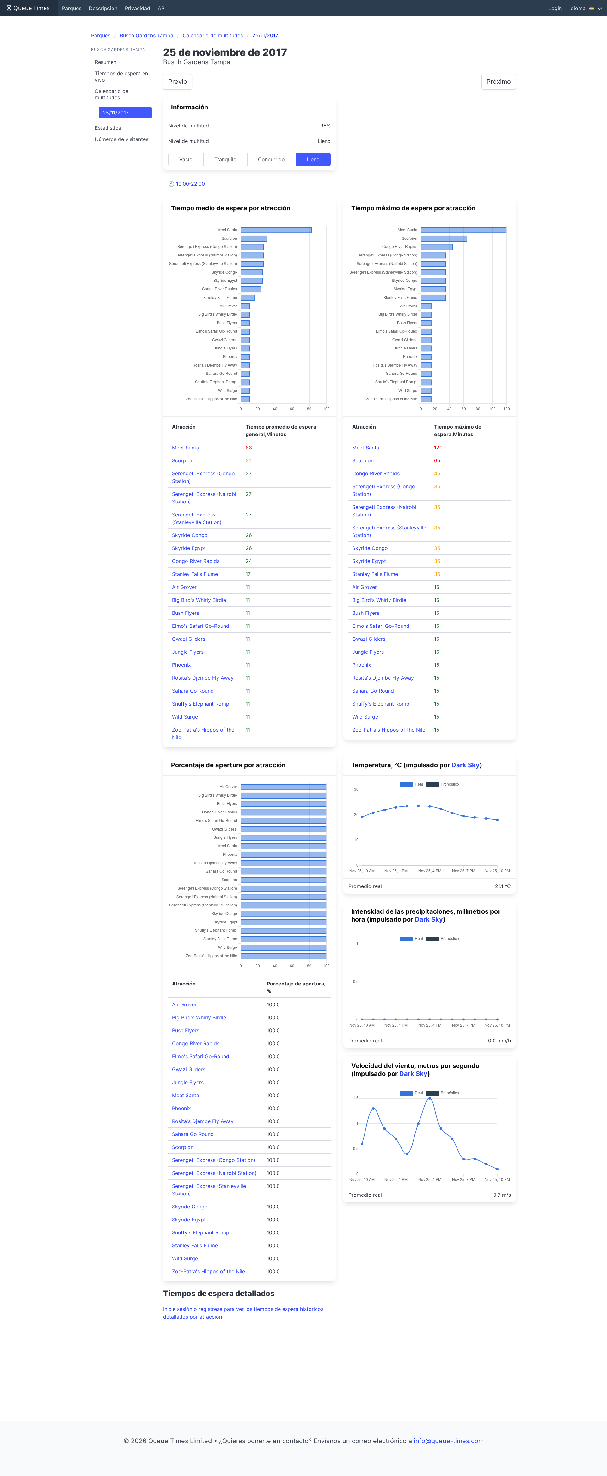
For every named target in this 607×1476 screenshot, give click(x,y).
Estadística (108, 128)
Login (555, 8)
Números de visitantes (121, 139)
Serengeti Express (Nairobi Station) (214, 1173)
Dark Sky (465, 765)
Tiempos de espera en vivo (121, 76)
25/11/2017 (116, 112)
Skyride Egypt (189, 548)
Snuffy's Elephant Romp (200, 704)
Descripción (103, 8)
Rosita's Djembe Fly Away (203, 678)
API (162, 8)
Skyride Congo (190, 535)
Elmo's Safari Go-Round (200, 626)
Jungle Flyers (188, 652)
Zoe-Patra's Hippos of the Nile (388, 729)
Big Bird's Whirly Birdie (199, 600)
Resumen (105, 62)
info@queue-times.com (449, 1441)
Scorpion (182, 460)
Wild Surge (185, 716)
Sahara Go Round (193, 691)
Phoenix (181, 665)
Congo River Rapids (195, 561)
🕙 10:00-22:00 (186, 184)
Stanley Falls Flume (195, 574)
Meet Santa (185, 447)
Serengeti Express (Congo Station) (213, 1160)
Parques (71, 8)
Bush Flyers (185, 613)
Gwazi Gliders (188, 639)
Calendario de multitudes (111, 94)
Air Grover (184, 587)
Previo (177, 81)
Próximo (499, 81)
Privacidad (137, 8)
